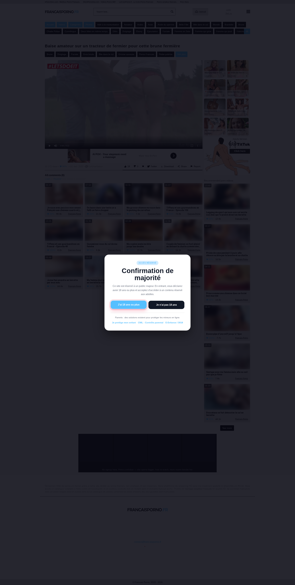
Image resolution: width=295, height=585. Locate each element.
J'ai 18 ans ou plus (129, 304)
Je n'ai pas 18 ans (166, 304)
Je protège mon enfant (124, 322)
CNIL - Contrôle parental (150, 322)
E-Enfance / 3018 (174, 322)
